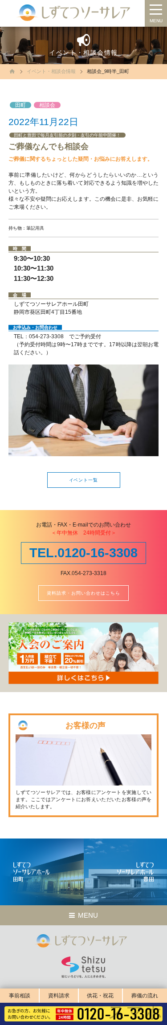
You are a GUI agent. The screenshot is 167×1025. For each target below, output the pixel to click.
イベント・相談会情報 (51, 71)
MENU (156, 20)
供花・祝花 (100, 996)
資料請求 (58, 996)
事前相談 (19, 996)
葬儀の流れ (144, 996)
